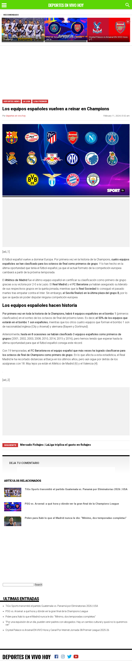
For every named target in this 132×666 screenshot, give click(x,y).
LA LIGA (26, 101)
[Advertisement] (66, 71)
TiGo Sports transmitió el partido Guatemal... (19, 38)
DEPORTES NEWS (12, 101)
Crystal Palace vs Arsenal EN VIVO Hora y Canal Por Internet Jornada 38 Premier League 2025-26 (57, 630)
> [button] (128, 21)
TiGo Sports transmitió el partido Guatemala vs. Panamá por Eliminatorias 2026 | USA (76, 489)
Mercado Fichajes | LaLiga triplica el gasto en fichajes (55, 444)
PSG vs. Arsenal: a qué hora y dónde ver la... (64, 38)
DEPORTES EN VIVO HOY (26, 657)
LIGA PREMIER (40, 101)
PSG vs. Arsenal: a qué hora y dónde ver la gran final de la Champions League (72, 503)
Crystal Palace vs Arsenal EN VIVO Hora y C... (108, 38)
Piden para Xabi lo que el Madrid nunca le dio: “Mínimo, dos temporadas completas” (75, 518)
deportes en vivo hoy (16, 116)
